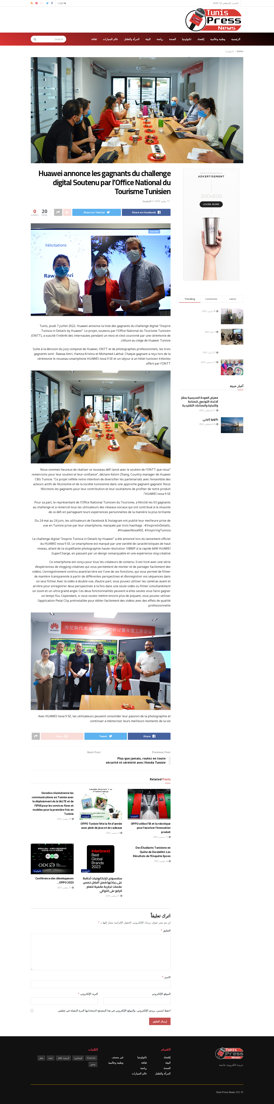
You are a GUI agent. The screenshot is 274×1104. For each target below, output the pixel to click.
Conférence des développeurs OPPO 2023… (54, 880)
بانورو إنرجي (210, 419)
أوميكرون (78, 1058)
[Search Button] (34, 39)
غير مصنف (117, 1057)
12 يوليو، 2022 (162, 201)
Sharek (91, 1058)
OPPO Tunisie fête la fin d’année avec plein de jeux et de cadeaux (101, 825)
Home (240, 51)
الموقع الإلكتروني (161, 993)
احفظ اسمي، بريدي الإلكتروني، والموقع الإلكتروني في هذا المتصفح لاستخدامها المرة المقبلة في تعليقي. (114, 1010)
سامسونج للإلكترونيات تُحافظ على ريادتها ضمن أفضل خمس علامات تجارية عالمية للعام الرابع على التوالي (102, 884)
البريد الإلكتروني (88, 993)
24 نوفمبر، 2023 (161, 861)
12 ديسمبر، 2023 (161, 836)
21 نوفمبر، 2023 (112, 895)
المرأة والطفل (131, 39)
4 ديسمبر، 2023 (113, 832)
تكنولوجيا (186, 39)
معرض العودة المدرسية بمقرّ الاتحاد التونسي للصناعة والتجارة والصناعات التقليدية (199, 401)
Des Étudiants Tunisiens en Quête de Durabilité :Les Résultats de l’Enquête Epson (152, 852)
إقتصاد (200, 39)
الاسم (166, 977)
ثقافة (94, 39)
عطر (41, 1058)
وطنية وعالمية (217, 39)
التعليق (165, 930)
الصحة (172, 39)
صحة (50, 1058)
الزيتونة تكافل (63, 1058)
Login (61, 3)
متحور (92, 1064)
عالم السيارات (110, 39)
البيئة (148, 39)
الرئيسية (235, 39)
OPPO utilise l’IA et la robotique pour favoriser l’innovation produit (151, 828)
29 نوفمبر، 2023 (64, 818)
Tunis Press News (225, 1092)
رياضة (160, 39)
